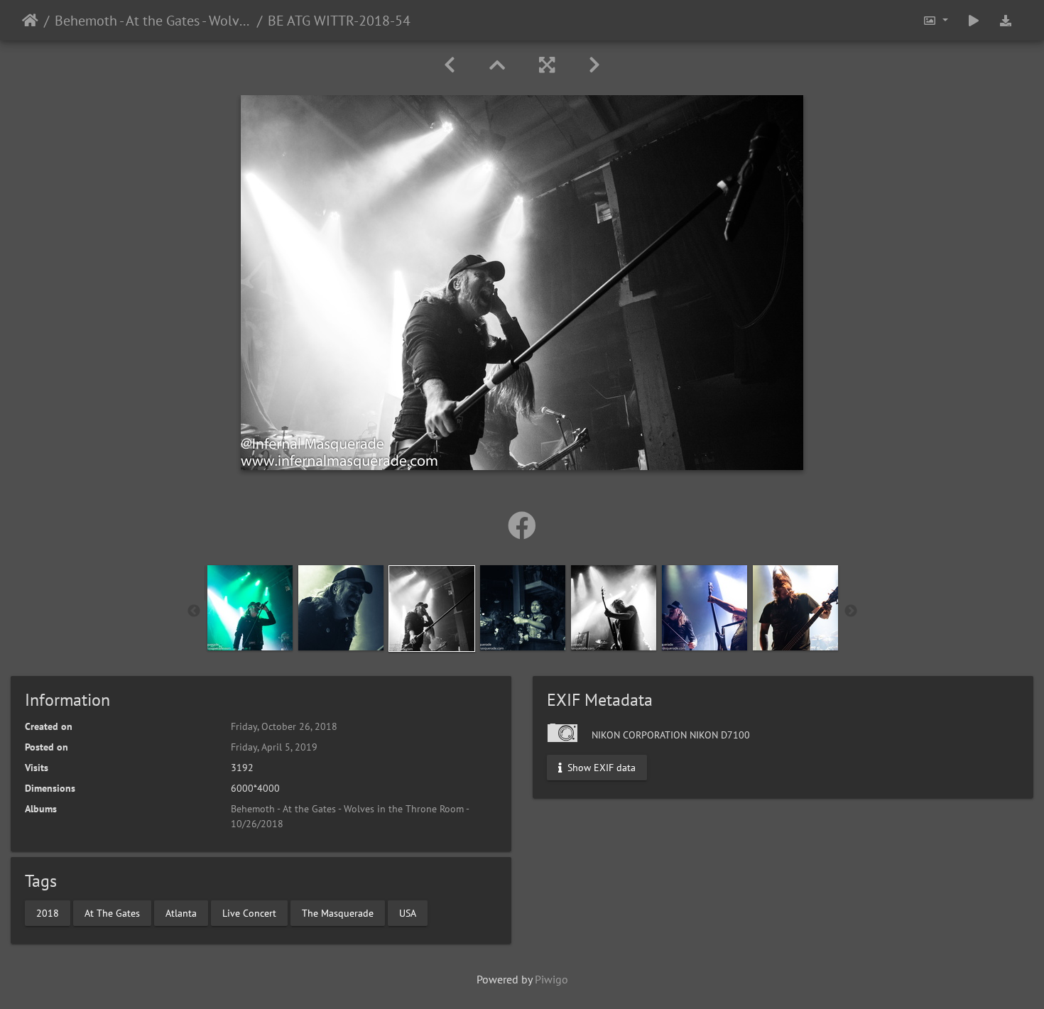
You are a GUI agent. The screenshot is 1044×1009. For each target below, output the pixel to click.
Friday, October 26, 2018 (284, 726)
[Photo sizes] (935, 20)
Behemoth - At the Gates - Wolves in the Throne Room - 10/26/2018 (153, 20)
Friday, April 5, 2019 (274, 747)
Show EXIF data (600, 767)
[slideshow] (973, 20)
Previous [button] (194, 611)
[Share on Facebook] (522, 525)
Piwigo (551, 979)
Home (30, 20)
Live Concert (249, 912)
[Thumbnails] (497, 65)
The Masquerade (338, 912)
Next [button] (851, 611)
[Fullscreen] (547, 65)
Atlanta (181, 912)
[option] (250, 607)
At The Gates (112, 912)
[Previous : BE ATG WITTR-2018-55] (449, 65)
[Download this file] (1005, 20)
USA (407, 912)
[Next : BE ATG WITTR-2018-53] (594, 65)
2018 (47, 912)
